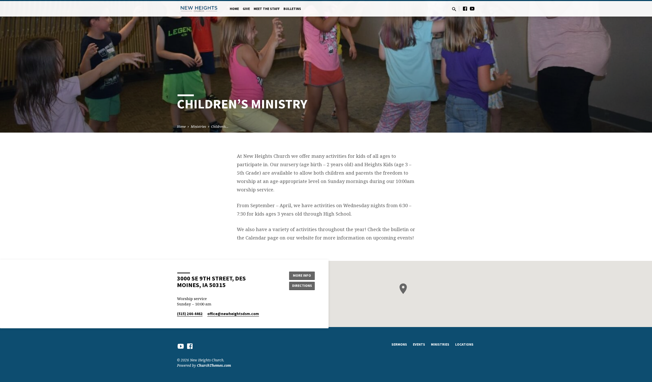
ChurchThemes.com (214, 365)
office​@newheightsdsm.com (233, 313)
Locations (464, 344)
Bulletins (292, 9)
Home (234, 9)
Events (419, 344)
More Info (302, 275)
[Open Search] (454, 9)
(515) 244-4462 (189, 313)
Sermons (399, 344)
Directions (302, 285)
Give (246, 9)
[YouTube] (472, 8)
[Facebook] (465, 8)
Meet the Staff (267, 9)
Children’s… (219, 126)
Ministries (198, 126)
